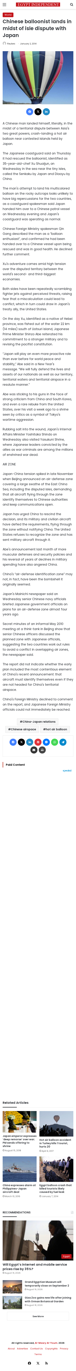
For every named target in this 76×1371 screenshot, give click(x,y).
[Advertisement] (38, 936)
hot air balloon (56, 729)
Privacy (64, 1348)
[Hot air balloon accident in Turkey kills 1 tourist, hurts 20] (56, 1124)
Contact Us (36, 1348)
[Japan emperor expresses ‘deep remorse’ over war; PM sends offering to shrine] (20, 1122)
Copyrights (51, 1348)
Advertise (22, 1348)
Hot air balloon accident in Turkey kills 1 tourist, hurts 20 (55, 1143)
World (8, 14)
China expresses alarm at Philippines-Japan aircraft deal (19, 1188)
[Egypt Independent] (38, 4)
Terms (38, 1354)
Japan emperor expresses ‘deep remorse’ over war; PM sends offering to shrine (20, 1141)
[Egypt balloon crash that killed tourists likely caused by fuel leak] (56, 1169)
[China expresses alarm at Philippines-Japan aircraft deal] (20, 1169)
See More (38, 1316)
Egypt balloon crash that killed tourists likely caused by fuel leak (55, 1188)
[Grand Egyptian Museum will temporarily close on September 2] (12, 1286)
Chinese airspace (23, 729)
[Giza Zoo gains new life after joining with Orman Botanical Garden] (12, 1302)
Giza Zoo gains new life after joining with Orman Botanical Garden (48, 1299)
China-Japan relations (38, 722)
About (11, 1348)
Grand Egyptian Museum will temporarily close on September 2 (47, 1283)
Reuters (11, 43)
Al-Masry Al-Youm (46, 1343)
